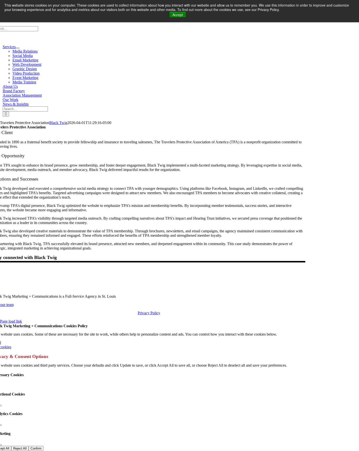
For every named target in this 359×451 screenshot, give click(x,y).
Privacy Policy (149, 313)
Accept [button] (177, 14)
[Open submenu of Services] (18, 48)
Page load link (11, 321)
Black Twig (58, 123)
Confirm (36, 448)
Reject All (20, 448)
